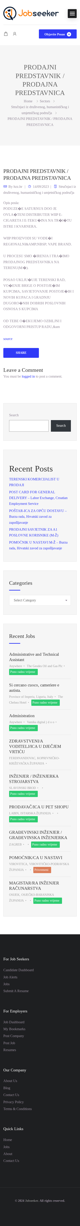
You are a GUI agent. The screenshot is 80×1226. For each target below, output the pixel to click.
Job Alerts (10, 977)
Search (14, 415)
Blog (6, 1088)
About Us (10, 1081)
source (7, 339)
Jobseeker (31, 1200)
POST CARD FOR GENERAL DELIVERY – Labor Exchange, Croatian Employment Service (38, 498)
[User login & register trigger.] (14, 33)
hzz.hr (18, 186)
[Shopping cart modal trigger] (5, 33)
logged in (28, 376)
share (21, 352)
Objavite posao (55, 34)
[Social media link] (40, 1211)
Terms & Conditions (17, 1109)
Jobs (6, 984)
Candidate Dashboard (18, 970)
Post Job (9, 1043)
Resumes (9, 1050)
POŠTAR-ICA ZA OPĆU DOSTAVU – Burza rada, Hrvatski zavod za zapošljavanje (38, 516)
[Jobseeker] (31, 13)
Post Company (13, 1036)
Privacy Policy (13, 1102)
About (7, 1154)
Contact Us (11, 1095)
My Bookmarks (14, 1029)
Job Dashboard (13, 1022)
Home (7, 1140)
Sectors (45, 101)
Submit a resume (16, 991)
